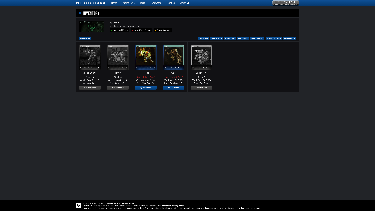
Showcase (156, 2)
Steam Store (216, 38)
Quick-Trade (145, 87)
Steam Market (257, 38)
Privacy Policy (178, 205)
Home (114, 2)
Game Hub (230, 38)
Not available (90, 87)
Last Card (149, 77)
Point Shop (243, 38)
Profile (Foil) (289, 38)
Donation (170, 2)
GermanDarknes (128, 203)
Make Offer (85, 38)
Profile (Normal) (274, 38)
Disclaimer (166, 205)
